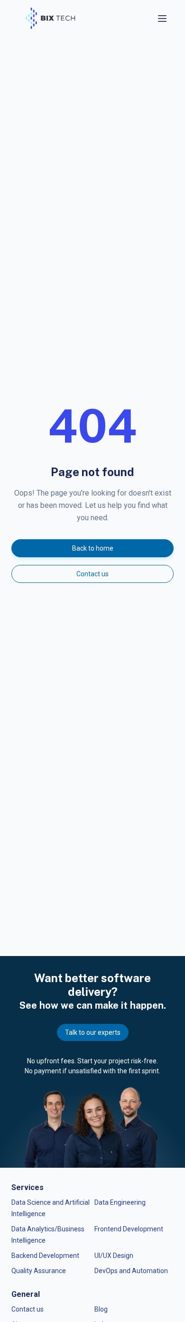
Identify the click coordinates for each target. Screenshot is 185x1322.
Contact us (92, 574)
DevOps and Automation (131, 1271)
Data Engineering (120, 1202)
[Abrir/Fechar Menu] (163, 18)
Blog (101, 1309)
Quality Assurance (38, 1271)
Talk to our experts (92, 1032)
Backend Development (45, 1255)
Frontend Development (128, 1229)
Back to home (92, 548)
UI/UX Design (113, 1255)
